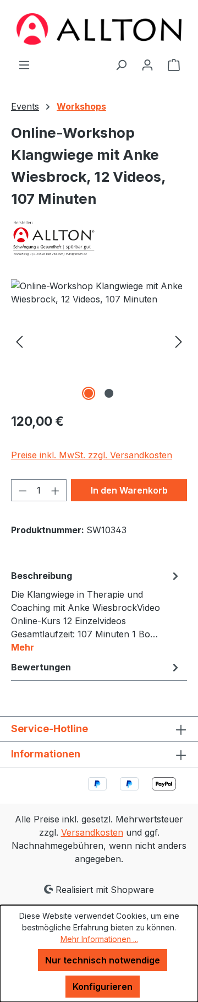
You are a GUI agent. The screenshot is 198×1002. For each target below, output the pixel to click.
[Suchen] (121, 64)
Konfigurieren (103, 986)
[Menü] (24, 64)
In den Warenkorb (129, 490)
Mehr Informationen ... (99, 939)
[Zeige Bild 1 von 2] (88, 393)
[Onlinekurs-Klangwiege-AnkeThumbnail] (99, 341)
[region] (99, 341)
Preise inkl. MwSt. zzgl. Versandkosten (91, 455)
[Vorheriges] (19, 341)
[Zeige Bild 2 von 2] (109, 393)
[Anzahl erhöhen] (55, 490)
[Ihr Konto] (147, 64)
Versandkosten (92, 832)
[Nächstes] (178, 341)
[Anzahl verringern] (22, 490)
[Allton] (99, 238)
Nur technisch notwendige (102, 960)
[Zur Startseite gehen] (99, 29)
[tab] (96, 611)
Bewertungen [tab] (41, 667)
